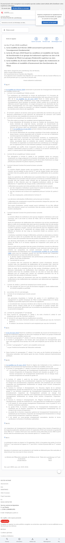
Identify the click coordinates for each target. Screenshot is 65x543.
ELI (1, 499)
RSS (2, 487)
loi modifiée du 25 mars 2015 (16, 365)
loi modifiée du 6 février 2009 (15, 89)
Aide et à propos (5, 493)
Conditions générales (6, 532)
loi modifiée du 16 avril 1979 (27, 99)
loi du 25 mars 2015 (12, 333)
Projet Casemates (5, 496)
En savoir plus (6, 8)
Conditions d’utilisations (7, 536)
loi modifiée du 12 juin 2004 (22, 129)
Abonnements (4, 484)
